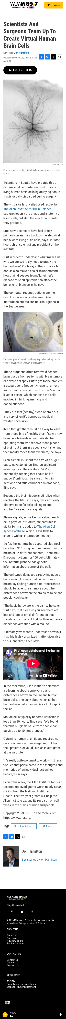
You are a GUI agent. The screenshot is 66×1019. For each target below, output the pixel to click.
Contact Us (12, 960)
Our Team (12, 938)
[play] (5, 1014)
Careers (11, 962)
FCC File (11, 981)
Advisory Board (15, 941)
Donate (55, 5)
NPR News (48, 826)
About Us (12, 935)
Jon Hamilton (21, 52)
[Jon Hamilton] (11, 856)
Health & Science (23, 826)
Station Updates (15, 943)
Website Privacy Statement (21, 987)
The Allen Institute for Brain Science (27, 209)
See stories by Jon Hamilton (39, 859)
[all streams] (61, 1015)
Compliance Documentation (22, 984)
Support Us (13, 965)
